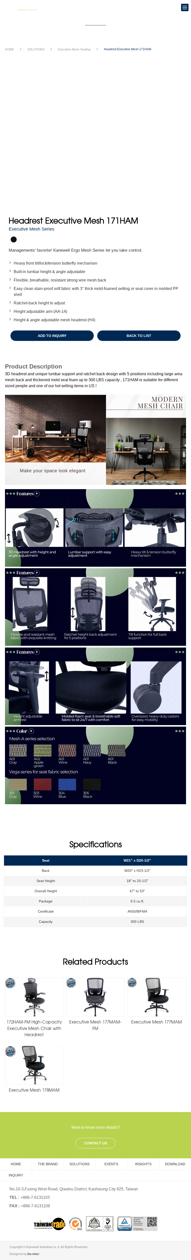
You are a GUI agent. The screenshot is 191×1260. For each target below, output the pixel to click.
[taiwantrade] (95, 1223)
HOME (9, 49)
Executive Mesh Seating (74, 49)
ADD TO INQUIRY (52, 336)
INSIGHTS (143, 1164)
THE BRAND (48, 1164)
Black (14, 239)
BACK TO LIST (139, 336)
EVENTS (111, 1164)
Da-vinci (33, 1254)
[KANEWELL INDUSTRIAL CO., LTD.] (22, 7)
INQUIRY (16, 1175)
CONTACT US (95, 1143)
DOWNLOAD (175, 1164)
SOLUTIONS (36, 49)
